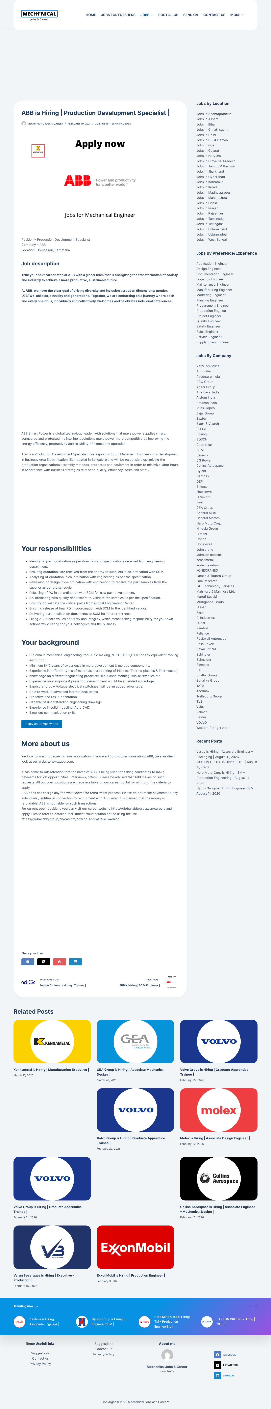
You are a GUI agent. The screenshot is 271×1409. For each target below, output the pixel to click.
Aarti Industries (207, 366)
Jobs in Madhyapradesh (214, 192)
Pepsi (200, 612)
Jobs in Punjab (207, 208)
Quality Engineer (208, 321)
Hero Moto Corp (208, 523)
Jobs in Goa (205, 145)
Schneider (203, 660)
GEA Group (204, 508)
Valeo (200, 707)
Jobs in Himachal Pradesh (215, 161)
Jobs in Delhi (206, 135)
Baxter (201, 418)
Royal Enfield (206, 649)
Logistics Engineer (210, 279)
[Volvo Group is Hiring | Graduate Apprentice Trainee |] (219, 1041)
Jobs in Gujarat (207, 151)
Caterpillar (204, 445)
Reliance (202, 633)
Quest (200, 623)
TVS (199, 701)
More (235, 15)
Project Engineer (208, 316)
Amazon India (206, 403)
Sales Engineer (207, 332)
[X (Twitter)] (43, 961)
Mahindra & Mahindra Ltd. (215, 591)
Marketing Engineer (211, 295)
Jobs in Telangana (210, 224)
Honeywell (204, 544)
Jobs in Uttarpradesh (212, 234)
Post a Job (168, 15)
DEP (199, 481)
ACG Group (204, 382)
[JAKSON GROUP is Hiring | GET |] (207, 1322)
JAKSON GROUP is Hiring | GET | (221, 762)
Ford (199, 502)
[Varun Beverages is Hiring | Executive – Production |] (52, 1247)
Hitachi (201, 534)
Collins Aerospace (210, 465)
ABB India (203, 371)
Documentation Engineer (215, 274)
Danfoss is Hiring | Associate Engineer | (44, 1321)
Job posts (102, 123)
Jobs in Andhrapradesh (213, 114)
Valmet (201, 712)
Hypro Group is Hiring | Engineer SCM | (226, 788)
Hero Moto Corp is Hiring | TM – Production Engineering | (172, 1322)
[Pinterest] (59, 961)
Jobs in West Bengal (211, 239)
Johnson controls (209, 555)
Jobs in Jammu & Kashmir (215, 166)
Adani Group (205, 387)
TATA (200, 686)
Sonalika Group (207, 680)
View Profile (167, 1371)
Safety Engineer (208, 326)
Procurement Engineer (213, 305)
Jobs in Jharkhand (210, 171)
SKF (199, 670)
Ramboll (202, 628)
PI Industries (205, 618)
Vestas (201, 717)
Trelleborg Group (209, 696)
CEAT (200, 450)
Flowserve (204, 492)
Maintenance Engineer (213, 284)
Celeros (202, 455)
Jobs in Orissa (207, 203)
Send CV (190, 15)
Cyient (201, 471)
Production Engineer (211, 311)
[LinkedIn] (75, 961)
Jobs (144, 15)
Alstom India (205, 397)
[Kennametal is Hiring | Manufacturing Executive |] (52, 1041)
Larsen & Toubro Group (213, 576)
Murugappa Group (210, 602)
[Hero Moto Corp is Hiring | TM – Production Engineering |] (144, 1322)
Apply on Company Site (41, 724)
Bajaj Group (205, 413)
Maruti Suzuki (206, 597)
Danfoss (202, 476)
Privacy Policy (40, 1364)
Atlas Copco (205, 408)
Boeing (201, 434)
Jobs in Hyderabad (210, 177)
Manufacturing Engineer (214, 290)
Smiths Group (206, 675)
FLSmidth (203, 497)
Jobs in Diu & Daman (212, 140)
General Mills (206, 513)
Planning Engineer (209, 300)
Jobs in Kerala (206, 187)
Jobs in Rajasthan (209, 213)
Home (91, 15)
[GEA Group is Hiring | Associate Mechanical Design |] (135, 1041)
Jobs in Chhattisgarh (212, 129)
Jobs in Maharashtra (211, 198)
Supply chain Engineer (213, 342)
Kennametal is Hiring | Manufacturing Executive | (51, 1070)
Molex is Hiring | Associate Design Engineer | (215, 1138)
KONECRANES (207, 570)
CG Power (204, 460)
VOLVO (201, 722)
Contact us (214, 15)
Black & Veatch (207, 424)
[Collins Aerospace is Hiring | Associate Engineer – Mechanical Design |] (219, 1178)
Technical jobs (120, 123)
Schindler (203, 654)
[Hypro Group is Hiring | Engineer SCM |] (82, 1322)
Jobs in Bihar (206, 124)
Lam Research (206, 581)
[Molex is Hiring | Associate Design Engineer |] (219, 1110)
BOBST (201, 429)
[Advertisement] (135, 59)
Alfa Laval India (207, 392)
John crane (204, 549)
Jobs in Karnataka (209, 182)
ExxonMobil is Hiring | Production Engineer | (131, 1275)
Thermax (202, 691)
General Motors (208, 518)
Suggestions (40, 1353)
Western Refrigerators (212, 728)
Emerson (202, 487)
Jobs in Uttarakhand (211, 229)
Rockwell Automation (212, 638)
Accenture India (208, 377)
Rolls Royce (205, 644)
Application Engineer (212, 264)
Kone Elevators (207, 565)
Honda (201, 539)
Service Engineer (209, 337)
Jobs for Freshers (118, 15)
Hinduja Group (207, 528)
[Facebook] (27, 961)
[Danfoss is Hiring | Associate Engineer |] (19, 1322)
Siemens (202, 665)
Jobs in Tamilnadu (210, 219)
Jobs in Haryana (208, 156)
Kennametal (205, 560)
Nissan (201, 607)
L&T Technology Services (215, 586)
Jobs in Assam (207, 119)
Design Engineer (208, 269)
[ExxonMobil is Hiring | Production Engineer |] (135, 1247)
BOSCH (202, 439)
